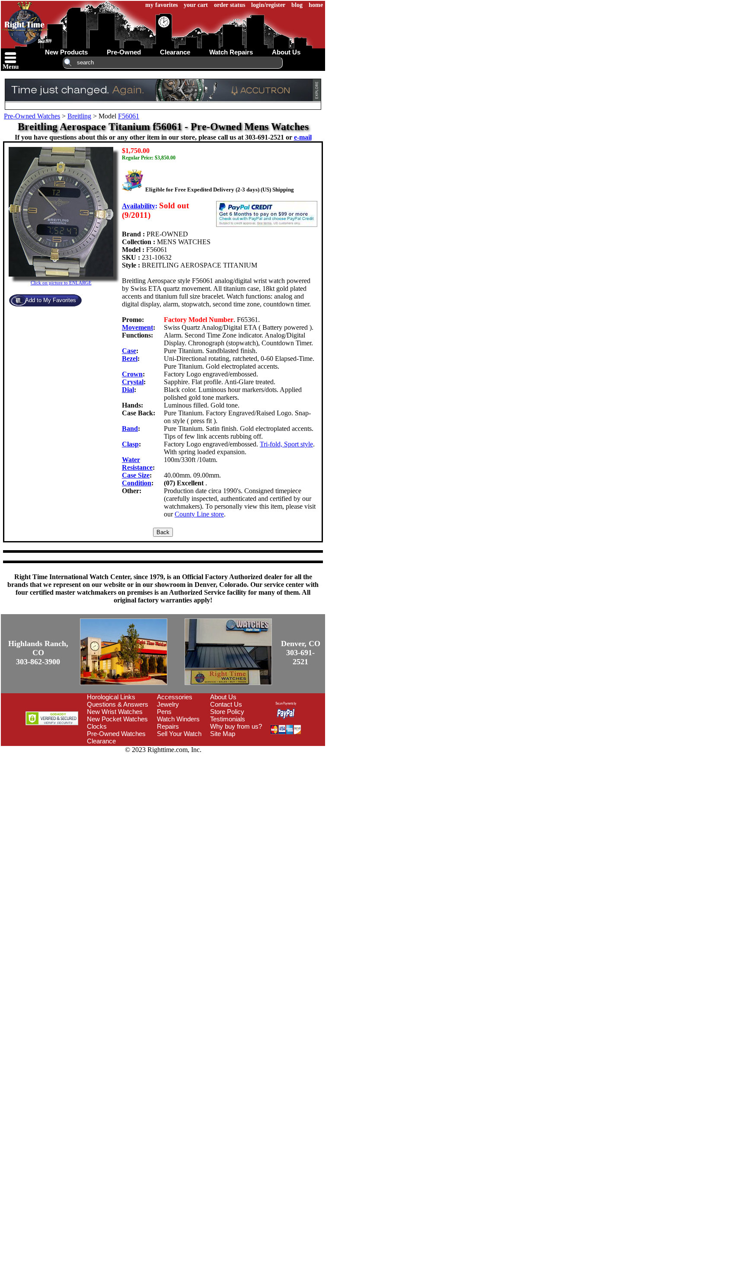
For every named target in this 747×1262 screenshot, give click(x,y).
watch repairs (231, 52)
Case (129, 350)
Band (130, 428)
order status (229, 5)
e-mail (303, 137)
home (316, 5)
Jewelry (168, 704)
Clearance (101, 741)
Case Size (136, 475)
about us (286, 52)
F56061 (128, 116)
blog (297, 5)
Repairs (168, 726)
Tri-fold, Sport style (286, 444)
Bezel (129, 358)
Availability (138, 206)
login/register (268, 5)
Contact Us (226, 704)
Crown (132, 374)
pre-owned (124, 52)
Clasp (130, 444)
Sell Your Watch (179, 733)
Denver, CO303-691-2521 (300, 652)
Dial (128, 389)
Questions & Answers (117, 704)
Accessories (174, 697)
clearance (175, 52)
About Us (223, 697)
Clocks (97, 726)
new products (66, 52)
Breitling (79, 116)
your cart (196, 5)
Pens (164, 711)
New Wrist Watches (115, 711)
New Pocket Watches (117, 719)
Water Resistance (137, 463)
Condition (136, 483)
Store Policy (227, 711)
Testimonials (227, 719)
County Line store (199, 514)
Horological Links (111, 697)
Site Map (222, 733)
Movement (137, 327)
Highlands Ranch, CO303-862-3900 (38, 652)
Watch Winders (178, 719)
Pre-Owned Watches (32, 116)
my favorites (161, 5)
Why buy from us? (236, 726)
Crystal (133, 382)
